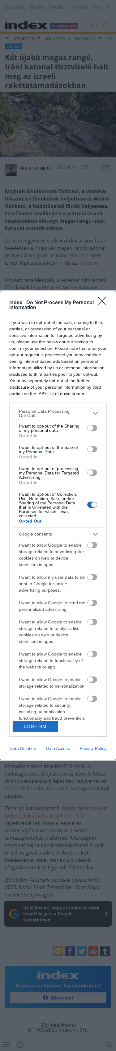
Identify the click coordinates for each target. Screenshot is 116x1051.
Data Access (58, 748)
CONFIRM (35, 726)
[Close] (104, 303)
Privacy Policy (92, 748)
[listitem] (58, 413)
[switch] (92, 428)
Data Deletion (23, 748)
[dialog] (58, 525)
